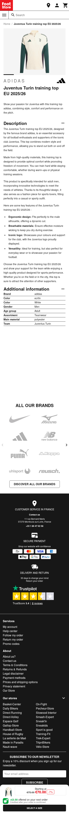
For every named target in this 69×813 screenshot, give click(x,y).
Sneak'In (41, 721)
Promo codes (11, 644)
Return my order (13, 639)
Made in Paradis (13, 742)
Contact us (34, 514)
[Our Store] (48, 5)
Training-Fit (43, 734)
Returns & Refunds (15, 669)
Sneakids (42, 725)
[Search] (13, 15)
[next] (66, 444)
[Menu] (4, 15)
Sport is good (44, 730)
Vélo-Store (42, 747)
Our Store (9, 690)
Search (20, 15)
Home (7, 24)
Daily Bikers (10, 708)
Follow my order (13, 635)
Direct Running (12, 713)
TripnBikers (43, 742)
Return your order (34, 580)
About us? (9, 656)
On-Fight (41, 704)
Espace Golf (10, 721)
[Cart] (65, 5)
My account (10, 627)
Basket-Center (12, 704)
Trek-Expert (43, 738)
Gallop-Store (11, 725)
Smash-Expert (45, 717)
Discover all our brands (34, 484)
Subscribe (34, 782)
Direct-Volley (11, 717)
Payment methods (14, 678)
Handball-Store (12, 730)
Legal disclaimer (13, 673)
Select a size (34, 808)
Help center (10, 631)
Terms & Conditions (15, 665)
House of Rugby (13, 734)
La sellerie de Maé (14, 738)
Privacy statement (14, 686)
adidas (14, 80)
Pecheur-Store (45, 708)
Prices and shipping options (20, 682)
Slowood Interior (46, 713)
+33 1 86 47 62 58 (34, 526)
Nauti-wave (10, 747)
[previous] (2, 444)
